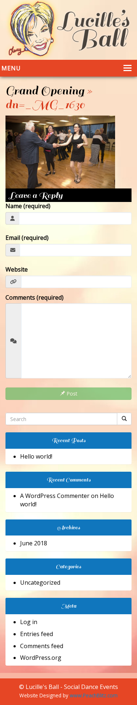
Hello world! (36, 456)
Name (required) (27, 206)
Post (71, 393)
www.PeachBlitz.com (94, 695)
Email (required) (27, 238)
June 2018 (33, 543)
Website (16, 269)
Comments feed (41, 646)
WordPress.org (40, 658)
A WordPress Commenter (55, 496)
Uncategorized (40, 583)
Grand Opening (44, 90)
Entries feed (36, 634)
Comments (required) (34, 297)
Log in (28, 622)
